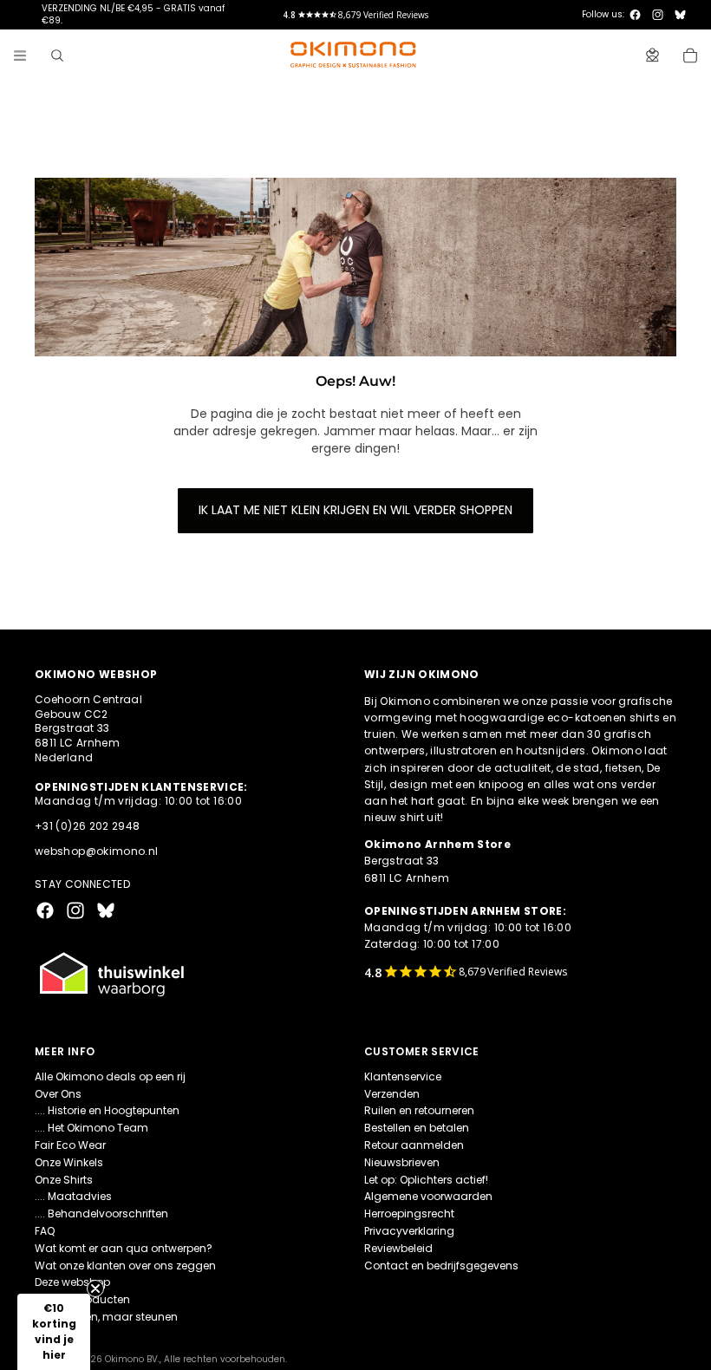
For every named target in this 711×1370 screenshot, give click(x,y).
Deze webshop (72, 1282)
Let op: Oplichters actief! (426, 1179)
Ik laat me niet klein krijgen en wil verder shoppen (355, 510)
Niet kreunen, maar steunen (106, 1316)
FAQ (45, 1230)
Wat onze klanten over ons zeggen (125, 1265)
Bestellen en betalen (416, 1127)
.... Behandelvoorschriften (101, 1213)
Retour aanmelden (414, 1145)
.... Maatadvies (73, 1196)
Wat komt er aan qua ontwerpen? (123, 1248)
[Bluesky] (680, 14)
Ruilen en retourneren (419, 1110)
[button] (53, 1332)
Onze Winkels (69, 1162)
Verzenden (392, 1093)
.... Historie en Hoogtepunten (107, 1110)
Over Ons (58, 1093)
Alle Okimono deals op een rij (110, 1076)
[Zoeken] (57, 55)
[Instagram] (657, 14)
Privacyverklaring (409, 1230)
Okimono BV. (132, 1359)
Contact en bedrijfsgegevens (441, 1265)
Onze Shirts (64, 1179)
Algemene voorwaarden (428, 1196)
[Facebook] (635, 14)
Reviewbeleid (398, 1248)
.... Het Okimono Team (91, 1127)
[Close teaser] (95, 1288)
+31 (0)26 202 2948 (87, 826)
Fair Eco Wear (70, 1145)
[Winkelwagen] (690, 55)
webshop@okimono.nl (96, 851)
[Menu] (20, 55)
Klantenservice (402, 1076)
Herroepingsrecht (409, 1213)
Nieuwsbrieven (402, 1162)
